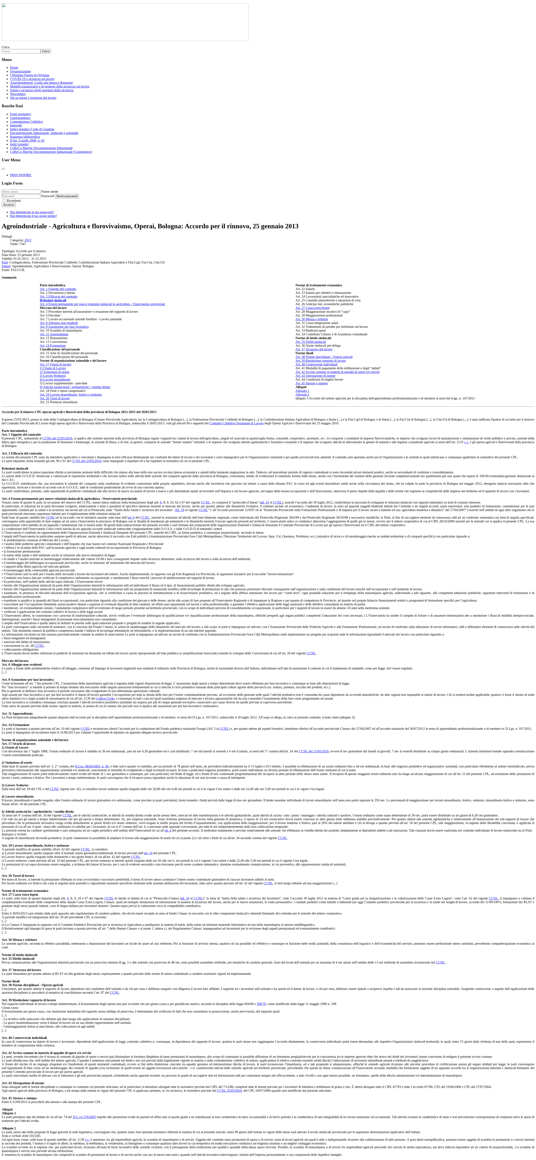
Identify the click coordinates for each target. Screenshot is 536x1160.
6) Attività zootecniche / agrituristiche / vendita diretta (75, 387)
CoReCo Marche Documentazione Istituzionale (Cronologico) (51, 152)
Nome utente (49, 191)
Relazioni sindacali (53, 300)
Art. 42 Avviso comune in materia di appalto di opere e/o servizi (337, 372)
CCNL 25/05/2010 (229, 1090)
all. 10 (265, 502)
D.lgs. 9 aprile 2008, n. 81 (27, 140)
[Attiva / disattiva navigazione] (3, 169)
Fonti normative (20, 114)
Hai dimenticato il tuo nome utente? (33, 216)
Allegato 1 (302, 391)
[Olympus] (125, 40)
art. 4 (168, 830)
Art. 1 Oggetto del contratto (58, 289)
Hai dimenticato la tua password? (32, 212)
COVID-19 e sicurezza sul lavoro (32, 79)
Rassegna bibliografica (25, 136)
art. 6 (131, 517)
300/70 (261, 1004)
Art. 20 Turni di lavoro (55, 398)
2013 (27, 240)
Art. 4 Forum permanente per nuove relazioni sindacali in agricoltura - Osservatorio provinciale (102, 304)
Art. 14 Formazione (53, 345)
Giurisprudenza (20, 118)
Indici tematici (19, 144)
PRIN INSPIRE (20, 175)
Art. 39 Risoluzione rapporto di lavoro (320, 360)
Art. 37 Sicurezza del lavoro (313, 349)
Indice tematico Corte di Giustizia (32, 129)
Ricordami (14, 200)
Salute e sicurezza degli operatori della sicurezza (41, 90)
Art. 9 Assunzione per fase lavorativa (64, 326)
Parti (5, 262)
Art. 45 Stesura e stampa (311, 383)
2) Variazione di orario (54, 372)
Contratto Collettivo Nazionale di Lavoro (236, 423)
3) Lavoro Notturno (53, 375)
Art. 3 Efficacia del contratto (58, 296)
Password (47, 196)
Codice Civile (105, 698)
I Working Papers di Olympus (29, 75)
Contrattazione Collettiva (26, 121)
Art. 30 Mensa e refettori (311, 319)
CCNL (205, 502)
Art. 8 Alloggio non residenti (59, 323)
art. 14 (148, 853)
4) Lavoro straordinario (55, 379)
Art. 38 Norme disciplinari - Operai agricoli (324, 357)
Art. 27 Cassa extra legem (312, 308)
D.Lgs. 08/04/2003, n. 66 (92, 766)
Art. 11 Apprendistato (54, 334)
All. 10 (179, 510)
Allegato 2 (302, 394)
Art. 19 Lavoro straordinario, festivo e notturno (71, 394)
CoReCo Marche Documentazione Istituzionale (41, 148)
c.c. (466, 442)
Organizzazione (20, 71)
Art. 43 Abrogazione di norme (315, 375)
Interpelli (16, 125)
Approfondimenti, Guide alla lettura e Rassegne (41, 82)
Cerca (5, 47)
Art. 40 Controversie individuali (316, 364)
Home (14, 67)
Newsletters (18, 94)
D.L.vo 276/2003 (84, 1117)
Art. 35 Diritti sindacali (310, 342)
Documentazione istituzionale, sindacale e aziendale (44, 133)
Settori (6, 266)
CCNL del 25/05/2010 (57, 438)
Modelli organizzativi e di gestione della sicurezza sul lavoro (49, 86)
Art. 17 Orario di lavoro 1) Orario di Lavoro (55, 366)
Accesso (8, 204)
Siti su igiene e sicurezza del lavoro (33, 97)
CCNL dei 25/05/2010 (86, 461)
